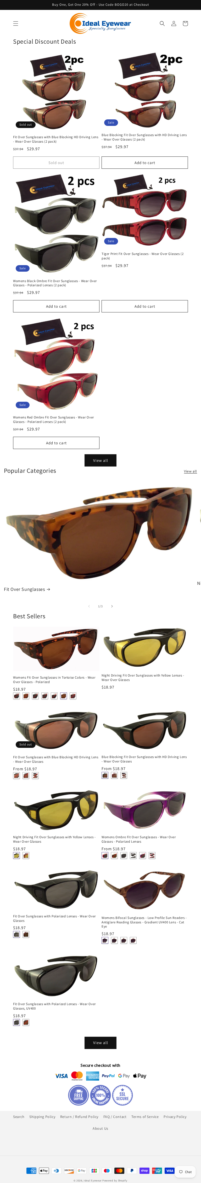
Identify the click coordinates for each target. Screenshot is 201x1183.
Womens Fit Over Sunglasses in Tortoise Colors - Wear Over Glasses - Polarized (54, 679)
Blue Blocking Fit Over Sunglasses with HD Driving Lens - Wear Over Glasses (144, 759)
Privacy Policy (175, 1116)
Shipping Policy (42, 1116)
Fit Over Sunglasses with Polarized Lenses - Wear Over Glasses (54, 918)
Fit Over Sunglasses (24, 589)
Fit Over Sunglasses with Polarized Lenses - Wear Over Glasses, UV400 (54, 1006)
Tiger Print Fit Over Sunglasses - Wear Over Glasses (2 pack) (142, 256)
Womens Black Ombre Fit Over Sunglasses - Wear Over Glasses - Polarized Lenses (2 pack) (55, 283)
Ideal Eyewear (93, 1180)
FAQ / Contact (115, 1116)
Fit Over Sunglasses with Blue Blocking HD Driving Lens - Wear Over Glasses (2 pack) (55, 139)
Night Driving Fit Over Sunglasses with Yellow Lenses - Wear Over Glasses (143, 677)
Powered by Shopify (114, 1180)
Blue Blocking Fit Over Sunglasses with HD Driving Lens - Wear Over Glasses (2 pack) (144, 137)
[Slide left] (89, 606)
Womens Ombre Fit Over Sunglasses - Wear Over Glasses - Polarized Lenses (139, 839)
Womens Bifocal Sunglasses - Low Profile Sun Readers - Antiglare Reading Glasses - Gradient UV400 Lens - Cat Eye (144, 922)
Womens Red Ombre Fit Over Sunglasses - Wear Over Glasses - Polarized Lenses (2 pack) (53, 419)
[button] (15, 23)
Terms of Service (145, 1116)
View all (100, 460)
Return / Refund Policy (79, 1116)
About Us (100, 1128)
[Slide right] (112, 606)
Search (19, 1116)
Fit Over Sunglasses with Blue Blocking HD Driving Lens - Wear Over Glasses (55, 759)
